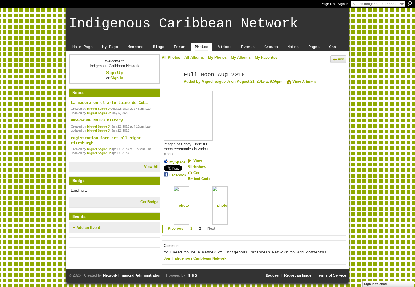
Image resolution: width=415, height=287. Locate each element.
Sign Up (328, 4)
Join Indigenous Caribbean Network (195, 258)
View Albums (304, 82)
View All (151, 167)
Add (341, 59)
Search (409, 3)
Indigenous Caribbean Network (183, 23)
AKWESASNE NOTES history (97, 120)
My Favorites (266, 57)
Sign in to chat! (375, 284)
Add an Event (88, 227)
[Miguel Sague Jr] (171, 87)
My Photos (217, 57)
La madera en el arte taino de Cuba (109, 102)
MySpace (177, 162)
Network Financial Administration (132, 275)
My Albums (241, 57)
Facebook (177, 175)
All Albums (194, 57)
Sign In (343, 4)
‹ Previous (174, 228)
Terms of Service (331, 275)
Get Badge (149, 202)
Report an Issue (297, 275)
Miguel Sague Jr (99, 108)
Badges (272, 275)
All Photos (171, 57)
